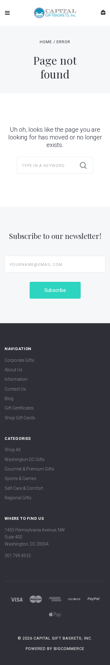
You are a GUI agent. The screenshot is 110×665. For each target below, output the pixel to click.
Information (16, 379)
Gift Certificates (19, 408)
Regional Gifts (18, 497)
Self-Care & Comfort (24, 488)
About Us (13, 369)
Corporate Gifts (19, 360)
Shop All (12, 449)
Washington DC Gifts (25, 459)
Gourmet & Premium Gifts (29, 469)
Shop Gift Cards (20, 417)
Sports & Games (20, 478)
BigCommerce (69, 648)
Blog (9, 398)
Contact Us (15, 389)
